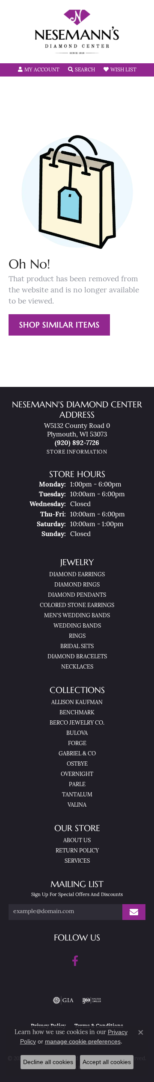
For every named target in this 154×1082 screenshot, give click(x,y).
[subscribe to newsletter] (133, 912)
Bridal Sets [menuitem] (77, 646)
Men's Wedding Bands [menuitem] (77, 616)
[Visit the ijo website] (91, 1000)
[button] (38, 70)
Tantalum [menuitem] (77, 795)
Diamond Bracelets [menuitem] (77, 657)
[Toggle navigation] (15, 51)
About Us (77, 840)
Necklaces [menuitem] (77, 667)
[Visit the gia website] (63, 1000)
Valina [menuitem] (77, 805)
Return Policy (77, 851)
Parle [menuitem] (77, 784)
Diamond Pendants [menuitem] (77, 595)
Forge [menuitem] (77, 743)
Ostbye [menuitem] (77, 764)
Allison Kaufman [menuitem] (77, 702)
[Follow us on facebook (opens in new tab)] (75, 961)
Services (77, 861)
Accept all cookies (107, 1061)
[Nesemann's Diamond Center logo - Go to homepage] (77, 32)
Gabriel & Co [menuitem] (77, 754)
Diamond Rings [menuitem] (77, 585)
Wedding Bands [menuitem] (77, 626)
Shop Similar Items (59, 325)
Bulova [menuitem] (77, 733)
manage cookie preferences (83, 1041)
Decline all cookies (48, 1061)
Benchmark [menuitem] (77, 713)
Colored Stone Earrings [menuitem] (77, 605)
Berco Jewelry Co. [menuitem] (77, 723)
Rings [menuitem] (77, 636)
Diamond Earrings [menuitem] (77, 575)
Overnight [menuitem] (77, 774)
